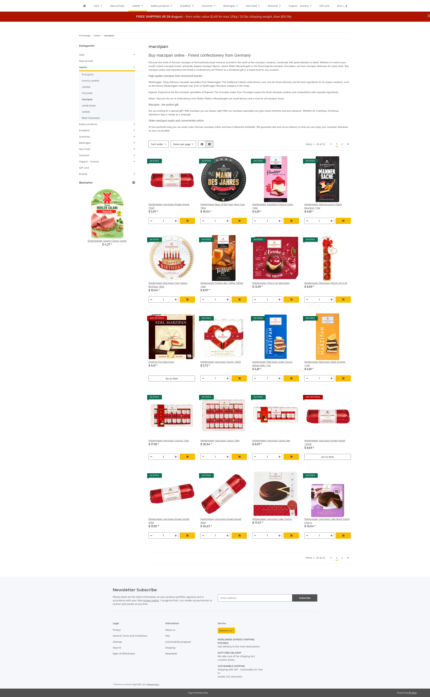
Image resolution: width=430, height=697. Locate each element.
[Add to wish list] (189, 161)
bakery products (88, 124)
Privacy (117, 629)
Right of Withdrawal (124, 653)
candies (86, 86)
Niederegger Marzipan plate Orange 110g (324, 363)
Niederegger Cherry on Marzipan (271, 283)
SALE (81, 54)
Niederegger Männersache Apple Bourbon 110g (323, 206)
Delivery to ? (226, 630)
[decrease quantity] (151, 221)
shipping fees (153, 684)
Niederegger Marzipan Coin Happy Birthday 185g (168, 284)
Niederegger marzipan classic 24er (220, 440)
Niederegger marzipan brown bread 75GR (168, 206)
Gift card (84, 167)
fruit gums (88, 74)
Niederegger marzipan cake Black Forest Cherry (327, 520)
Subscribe (304, 597)
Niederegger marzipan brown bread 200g (168, 520)
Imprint (117, 647)
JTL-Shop (412, 692)
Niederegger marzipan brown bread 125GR (324, 442)
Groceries (84, 136)
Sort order (157, 144)
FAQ (167, 635)
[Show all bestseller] (133, 182)
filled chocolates (91, 118)
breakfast (84, 130)
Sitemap (117, 641)
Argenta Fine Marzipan (161, 361)
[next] (348, 144)
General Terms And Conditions (130, 635)
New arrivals (86, 61)
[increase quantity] (175, 221)
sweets (83, 67)
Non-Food (84, 149)
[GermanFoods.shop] (84, 6)
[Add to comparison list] (180, 161)
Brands (83, 174)
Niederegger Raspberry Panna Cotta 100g (272, 206)
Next (127, 223)
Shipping (170, 647)
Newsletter (171, 653)
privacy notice (151, 600)
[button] (344, 6)
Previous (87, 223)
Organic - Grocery (89, 161)
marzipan (87, 99)
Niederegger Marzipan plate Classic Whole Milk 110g (272, 363)
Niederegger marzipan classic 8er (271, 440)
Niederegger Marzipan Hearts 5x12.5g (325, 283)
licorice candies (90, 80)
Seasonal (84, 155)
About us (170, 629)
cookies (86, 111)
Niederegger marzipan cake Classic (272, 519)
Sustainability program (178, 641)
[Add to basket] (187, 221)
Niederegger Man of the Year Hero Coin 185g (222, 206)
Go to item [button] (172, 378)
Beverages (85, 142)
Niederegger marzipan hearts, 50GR (220, 361)
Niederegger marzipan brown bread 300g (220, 520)
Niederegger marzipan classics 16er (168, 440)
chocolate (87, 93)
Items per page (181, 144)
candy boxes (89, 105)
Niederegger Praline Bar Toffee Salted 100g (221, 284)
